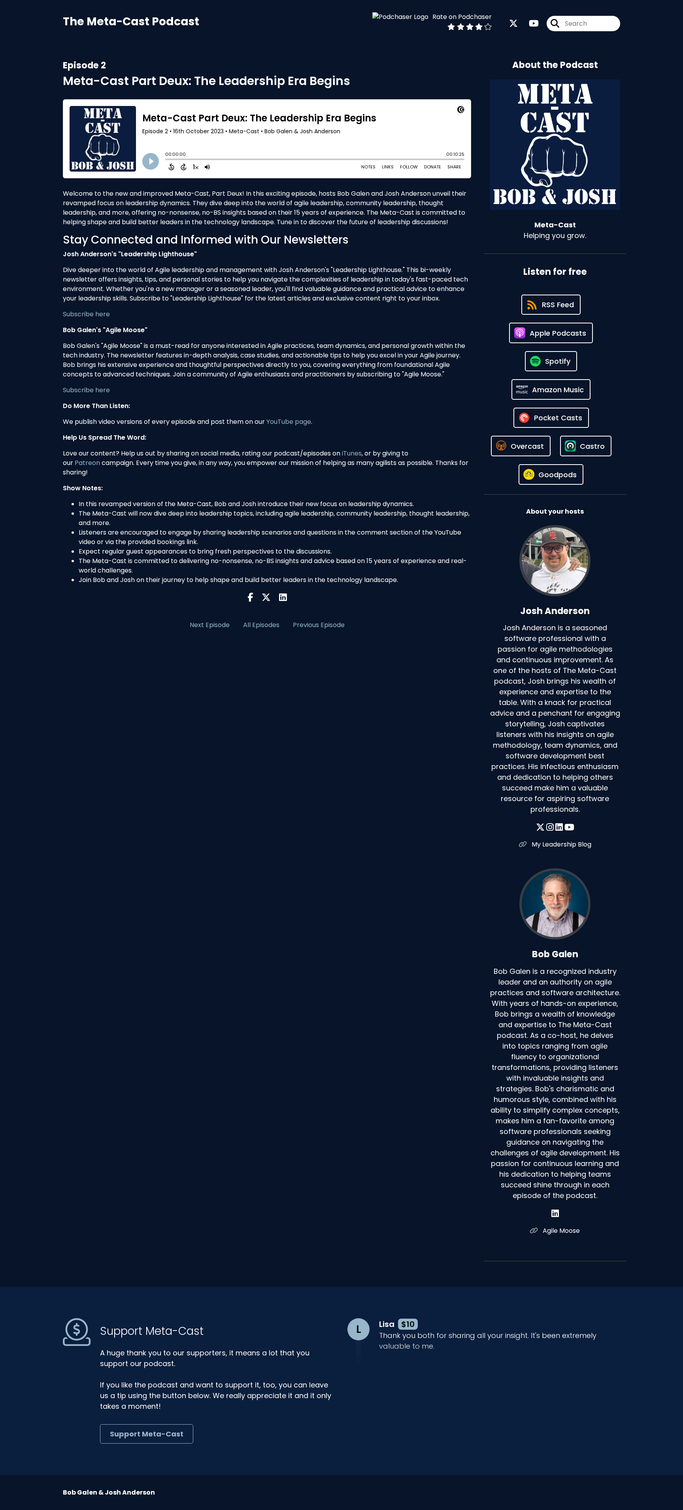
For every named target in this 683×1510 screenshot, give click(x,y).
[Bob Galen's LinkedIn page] (555, 1214)
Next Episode (210, 624)
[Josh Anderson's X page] (540, 827)
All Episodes (261, 624)
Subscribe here (86, 314)
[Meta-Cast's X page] (513, 23)
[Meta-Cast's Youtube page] (529, 23)
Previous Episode (319, 624)
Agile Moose (560, 1230)
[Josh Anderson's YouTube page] (569, 827)
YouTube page (288, 421)
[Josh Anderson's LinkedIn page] (559, 827)
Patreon (87, 462)
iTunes (352, 453)
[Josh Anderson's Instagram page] (550, 827)
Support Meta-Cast (146, 1434)
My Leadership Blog (560, 844)
